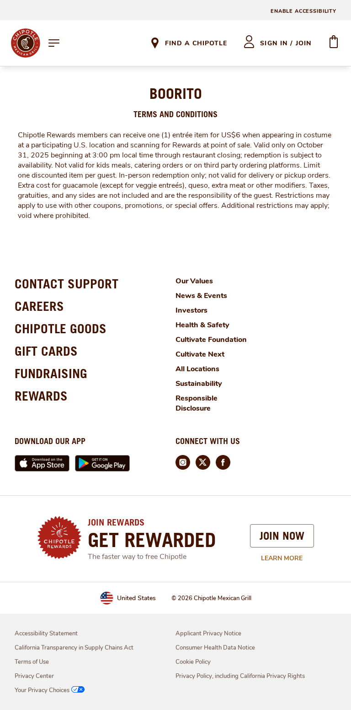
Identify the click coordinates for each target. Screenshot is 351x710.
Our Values (194, 281)
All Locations (197, 369)
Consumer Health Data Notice (215, 648)
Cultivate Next (200, 354)
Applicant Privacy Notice (208, 633)
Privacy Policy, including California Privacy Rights (240, 676)
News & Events (201, 296)
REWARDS (41, 395)
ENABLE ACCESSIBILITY (303, 11)
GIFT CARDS (46, 350)
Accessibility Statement (46, 633)
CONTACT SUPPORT (66, 283)
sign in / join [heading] (286, 43)
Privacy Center (34, 676)
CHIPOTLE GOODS (60, 328)
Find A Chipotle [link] (196, 43)
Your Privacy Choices (42, 690)
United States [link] (136, 598)
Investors (191, 310)
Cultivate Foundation (211, 340)
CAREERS (39, 306)
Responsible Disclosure (197, 403)
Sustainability (199, 384)
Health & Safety (202, 325)
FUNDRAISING (51, 373)
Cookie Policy (193, 662)
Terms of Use (32, 662)
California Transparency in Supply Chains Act (74, 648)
